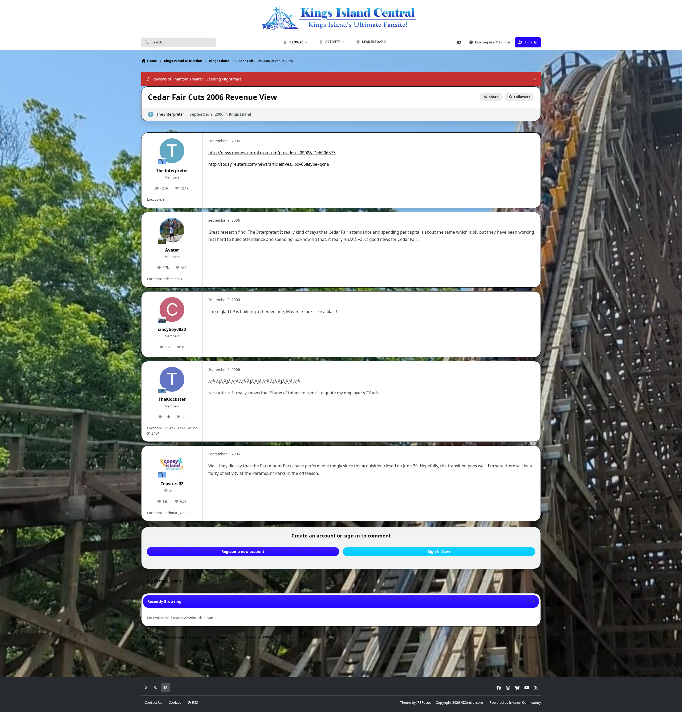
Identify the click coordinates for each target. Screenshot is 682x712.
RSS (194, 702)
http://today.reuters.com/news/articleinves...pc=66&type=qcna (268, 164)
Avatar (172, 250)
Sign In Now (439, 551)
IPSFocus (423, 702)
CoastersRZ (172, 484)
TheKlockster (172, 399)
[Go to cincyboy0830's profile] (172, 309)
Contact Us (153, 702)
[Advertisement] (341, 660)
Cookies (175, 702)
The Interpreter (170, 114)
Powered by (515, 702)
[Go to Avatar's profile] (172, 230)
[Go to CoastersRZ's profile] (172, 463)
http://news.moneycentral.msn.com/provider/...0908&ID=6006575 (272, 153)
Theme (405, 702)
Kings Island (240, 114)
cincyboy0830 (172, 329)
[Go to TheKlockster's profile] (172, 379)
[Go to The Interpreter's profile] (150, 114)
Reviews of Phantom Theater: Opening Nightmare (197, 79)
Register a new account (242, 551)
